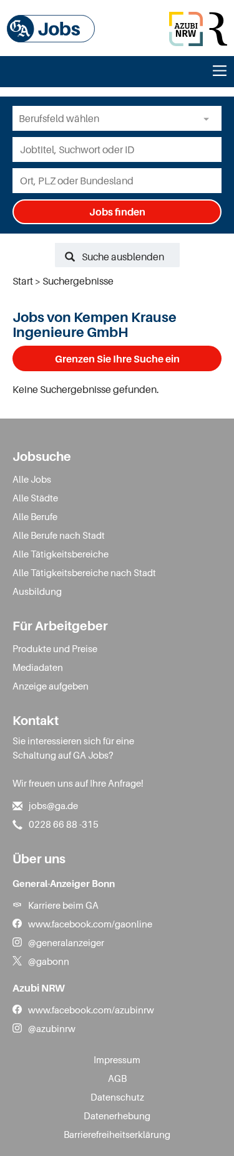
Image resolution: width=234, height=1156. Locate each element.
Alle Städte (35, 497)
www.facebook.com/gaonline (90, 923)
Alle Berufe (34, 516)
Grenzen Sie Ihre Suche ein (117, 359)
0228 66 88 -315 (64, 824)
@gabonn (48, 961)
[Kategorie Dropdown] (209, 118)
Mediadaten (37, 667)
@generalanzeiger (66, 942)
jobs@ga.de (53, 805)
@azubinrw (52, 1028)
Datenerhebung (117, 1115)
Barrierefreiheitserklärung (117, 1134)
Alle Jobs (31, 479)
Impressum (117, 1059)
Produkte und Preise (54, 648)
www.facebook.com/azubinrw (91, 1009)
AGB (117, 1078)
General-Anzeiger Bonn (63, 883)
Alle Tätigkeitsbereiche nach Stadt (84, 572)
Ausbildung (37, 591)
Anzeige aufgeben (50, 685)
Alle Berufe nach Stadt (58, 535)
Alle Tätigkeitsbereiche (60, 553)
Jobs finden (117, 212)
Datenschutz (117, 1096)
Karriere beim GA (63, 905)
